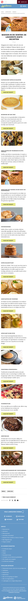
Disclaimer (8, 590)
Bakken (14, 11)
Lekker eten (8, 11)
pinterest (9, 519)
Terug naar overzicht (9, 497)
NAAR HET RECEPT (8, 92)
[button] (22, 2)
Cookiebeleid (11, 592)
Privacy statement (14, 590)
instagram (21, 516)
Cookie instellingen (22, 590)
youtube (21, 519)
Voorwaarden (17, 592)
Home (2, 11)
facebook (9, 516)
